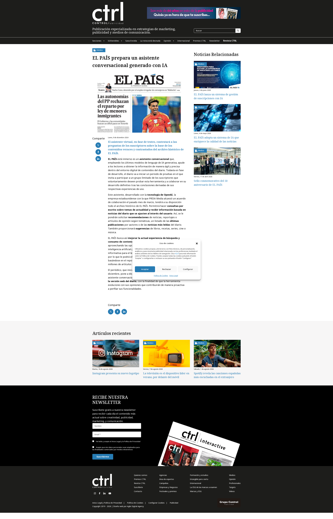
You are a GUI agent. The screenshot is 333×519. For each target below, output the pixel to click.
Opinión (232, 479)
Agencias (163, 475)
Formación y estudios (199, 475)
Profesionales (235, 483)
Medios (232, 475)
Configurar (188, 269)
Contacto (138, 491)
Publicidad (174, 503)
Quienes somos (140, 475)
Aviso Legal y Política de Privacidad (107, 503)
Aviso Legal (173, 275)
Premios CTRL (140, 479)
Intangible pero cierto (199, 479)
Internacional (195, 483)
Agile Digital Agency (135, 506)
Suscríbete (138, 487)
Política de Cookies (161, 275)
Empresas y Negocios (168, 487)
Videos (232, 491)
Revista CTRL (139, 483)
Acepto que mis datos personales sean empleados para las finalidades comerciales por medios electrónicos (116, 448)
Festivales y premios (168, 491)
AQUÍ (177, 253)
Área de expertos (166, 479)
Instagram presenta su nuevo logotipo (115, 373)
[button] (197, 243)
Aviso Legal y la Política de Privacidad (126, 441)
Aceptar (145, 269)
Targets (232, 487)
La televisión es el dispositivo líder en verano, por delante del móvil (166, 375)
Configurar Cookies (156, 503)
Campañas (163, 483)
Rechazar (166, 269)
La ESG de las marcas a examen (203, 487)
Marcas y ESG (195, 491)
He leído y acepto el (118, 441)
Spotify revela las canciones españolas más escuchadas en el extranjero (217, 375)
